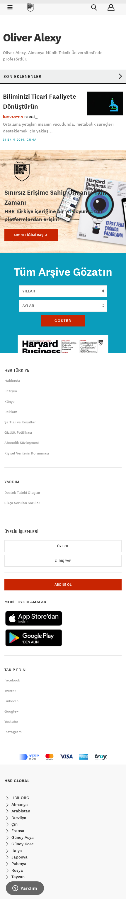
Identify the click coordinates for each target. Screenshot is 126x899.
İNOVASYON (13, 117)
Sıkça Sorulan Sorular (22, 503)
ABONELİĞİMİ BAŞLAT (31, 235)
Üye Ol (63, 546)
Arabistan (20, 811)
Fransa (17, 830)
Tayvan (17, 876)
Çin (14, 824)
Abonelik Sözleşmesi (21, 442)
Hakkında (12, 380)
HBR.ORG (19, 797)
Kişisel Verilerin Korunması (26, 453)
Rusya (16, 870)
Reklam (10, 412)
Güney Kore (22, 843)
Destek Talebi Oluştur (22, 492)
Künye (9, 401)
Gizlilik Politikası (18, 432)
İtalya (16, 850)
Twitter (10, 690)
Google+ (11, 711)
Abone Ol (63, 584)
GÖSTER (63, 320)
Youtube (11, 721)
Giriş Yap (63, 560)
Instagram (13, 732)
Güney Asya (22, 837)
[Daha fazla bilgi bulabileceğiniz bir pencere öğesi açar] (25, 888)
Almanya (19, 804)
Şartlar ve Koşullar (20, 422)
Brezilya (18, 817)
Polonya (18, 863)
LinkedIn (11, 701)
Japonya (19, 857)
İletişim (10, 391)
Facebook (12, 680)
